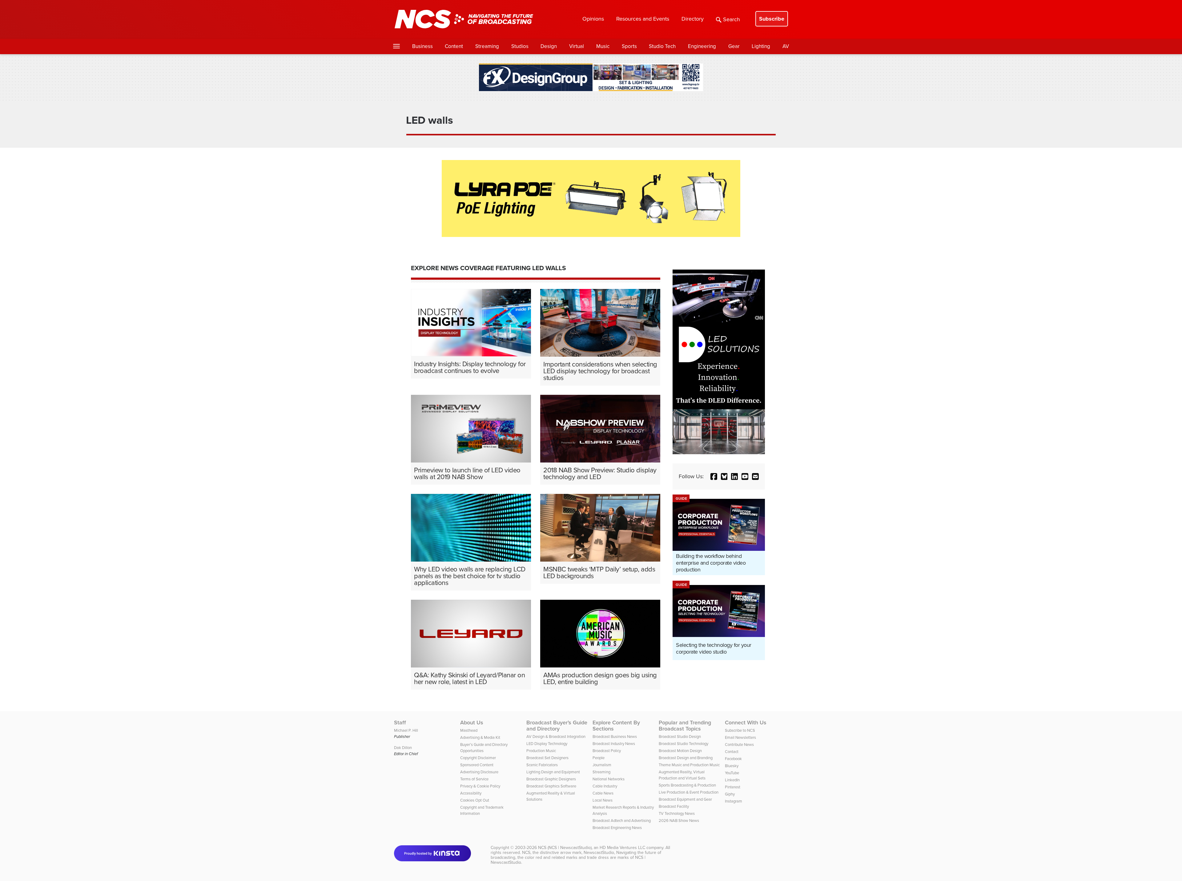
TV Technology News (677, 813)
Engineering (702, 46)
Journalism (602, 765)
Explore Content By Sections (616, 725)
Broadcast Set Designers (547, 758)
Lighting (761, 46)
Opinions (593, 19)
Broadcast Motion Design (680, 751)
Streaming (487, 46)
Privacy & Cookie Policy (480, 786)
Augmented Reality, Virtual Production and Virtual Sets (682, 775)
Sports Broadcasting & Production (687, 785)
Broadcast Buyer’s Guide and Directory (556, 725)
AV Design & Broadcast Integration (555, 736)
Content (454, 46)
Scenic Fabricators (542, 765)
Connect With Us (745, 722)
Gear (734, 46)
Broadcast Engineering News (617, 828)
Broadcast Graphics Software (551, 786)
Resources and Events (642, 19)
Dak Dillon (403, 748)
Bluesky (731, 766)
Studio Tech (662, 46)
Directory (692, 19)
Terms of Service (474, 779)
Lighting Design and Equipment (553, 772)
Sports (629, 46)
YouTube (732, 773)
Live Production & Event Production (688, 792)
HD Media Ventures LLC (622, 847)
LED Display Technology (546, 744)
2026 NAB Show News (679, 820)
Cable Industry (605, 786)
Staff (400, 722)
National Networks (609, 779)
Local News (603, 800)
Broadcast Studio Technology (683, 744)
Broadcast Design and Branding (686, 758)
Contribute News (739, 744)
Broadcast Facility (674, 806)
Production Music (541, 751)
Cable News (603, 793)
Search (731, 19)
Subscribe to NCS (740, 730)
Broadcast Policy (607, 751)
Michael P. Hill (406, 730)
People (599, 758)
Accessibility (470, 793)
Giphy (730, 794)
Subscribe (771, 19)
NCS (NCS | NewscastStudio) (565, 847)
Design (549, 46)
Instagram (733, 801)
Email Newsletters (740, 737)
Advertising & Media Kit (480, 737)
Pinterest (732, 787)
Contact (731, 752)
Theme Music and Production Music (689, 765)
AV (785, 46)
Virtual (576, 46)
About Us (471, 722)
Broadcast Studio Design (680, 736)
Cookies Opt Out (474, 800)
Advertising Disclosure (479, 772)
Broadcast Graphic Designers (551, 779)
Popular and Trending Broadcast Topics (685, 725)
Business (422, 46)
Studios (520, 46)
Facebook (733, 759)
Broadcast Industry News (614, 744)
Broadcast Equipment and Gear (685, 799)
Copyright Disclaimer (478, 758)
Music (602, 46)
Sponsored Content (476, 765)
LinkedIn (732, 780)
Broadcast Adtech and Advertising (622, 820)
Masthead (468, 730)
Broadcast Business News (615, 736)
